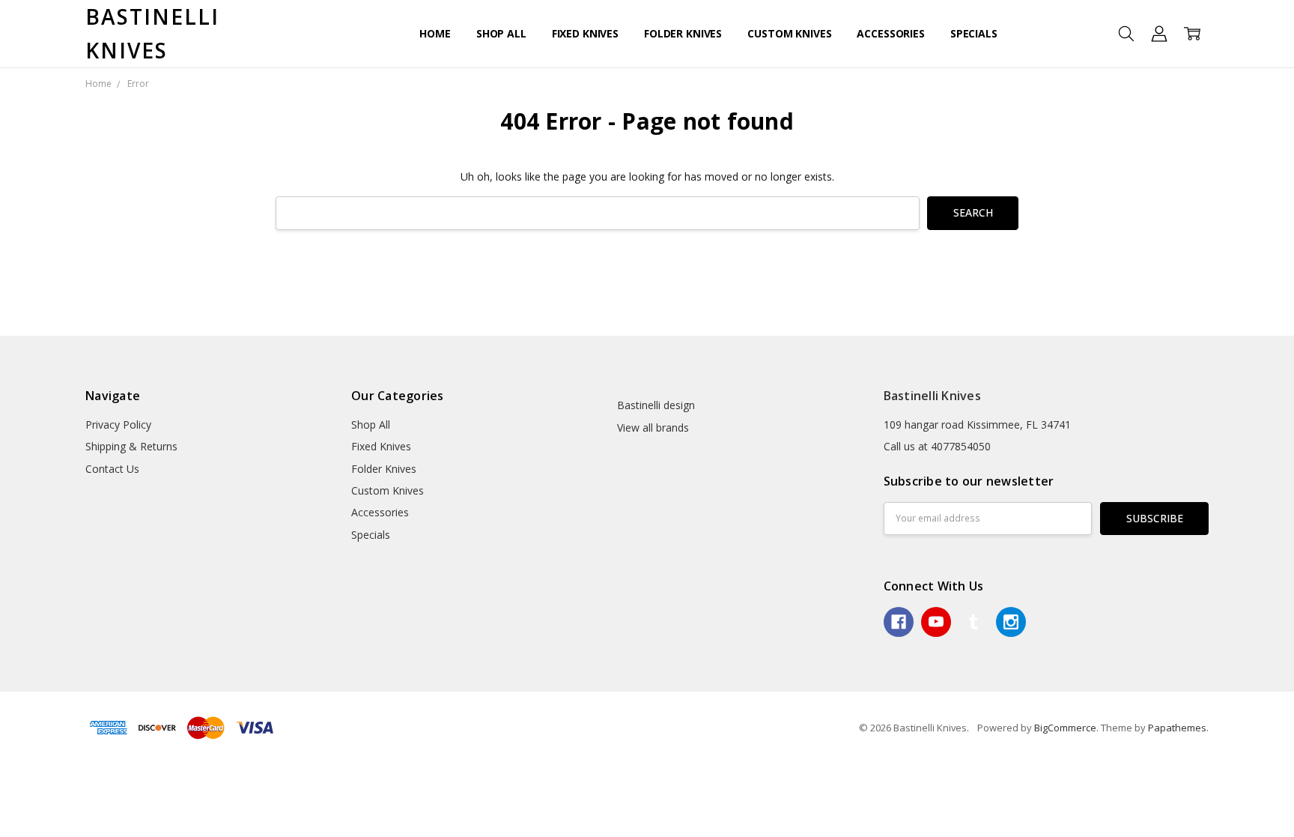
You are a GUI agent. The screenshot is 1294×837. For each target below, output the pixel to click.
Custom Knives (789, 33)
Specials (973, 33)
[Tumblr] (973, 622)
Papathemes (1177, 727)
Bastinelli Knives (932, 395)
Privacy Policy (118, 424)
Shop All (501, 33)
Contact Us (112, 469)
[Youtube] (936, 622)
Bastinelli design (656, 405)
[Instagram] (1011, 622)
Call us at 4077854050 (937, 446)
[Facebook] (899, 622)
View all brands (653, 427)
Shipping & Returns (131, 446)
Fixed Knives (585, 33)
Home (434, 33)
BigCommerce (1065, 727)
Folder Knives (683, 33)
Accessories (890, 33)
